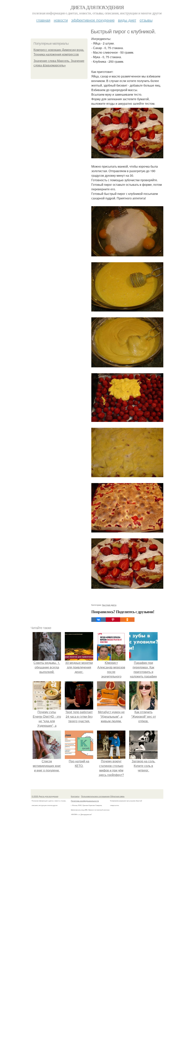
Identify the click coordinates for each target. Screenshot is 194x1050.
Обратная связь (117, 796)
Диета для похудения (97, 7)
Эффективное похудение (93, 20)
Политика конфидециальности (85, 800)
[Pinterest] (113, 619)
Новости (61, 20)
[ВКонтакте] (98, 619)
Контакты (75, 796)
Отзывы (146, 20)
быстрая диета (109, 604)
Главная (43, 20)
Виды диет (127, 20)
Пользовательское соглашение (95, 796)
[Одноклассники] (127, 619)
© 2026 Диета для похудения (45, 796)
